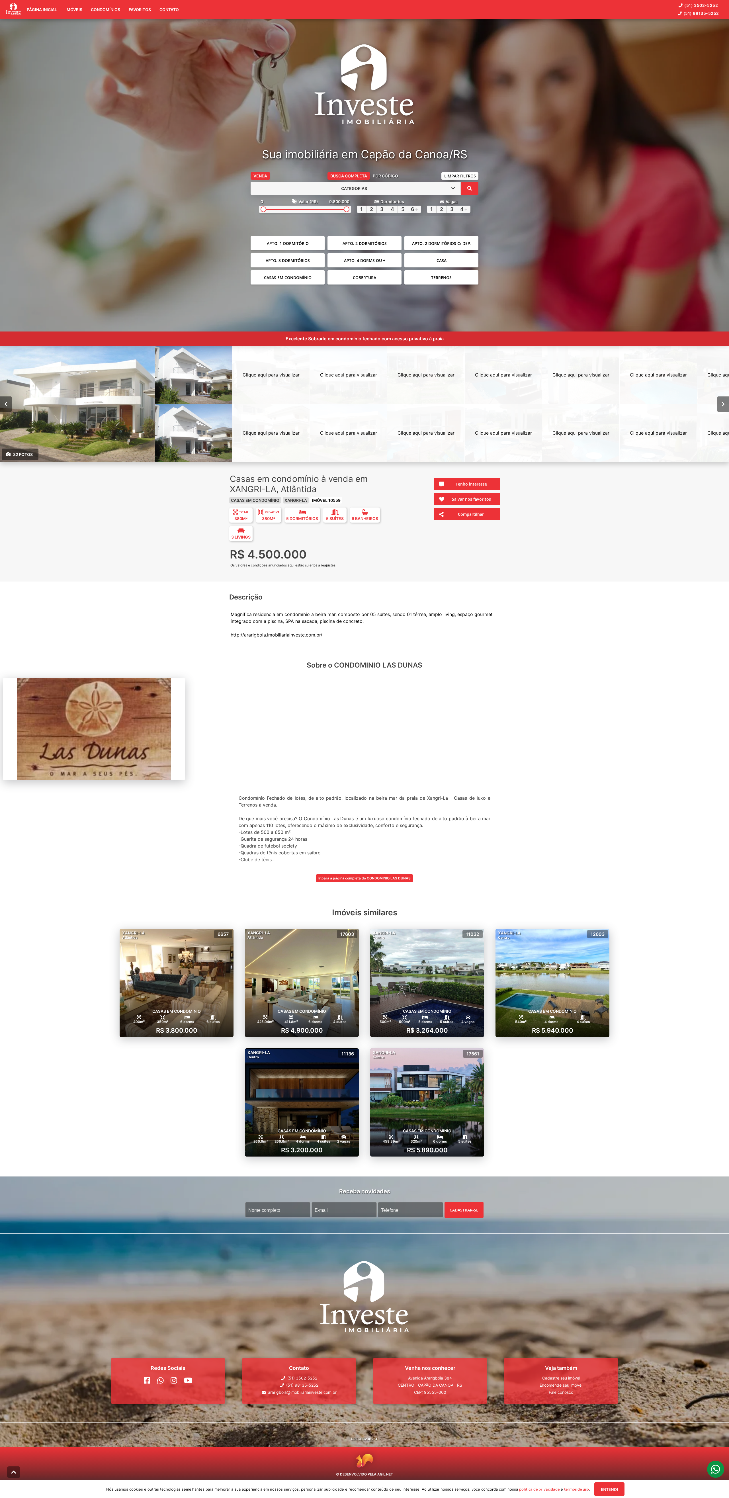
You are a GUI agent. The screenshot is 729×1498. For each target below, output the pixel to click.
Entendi (609, 1489)
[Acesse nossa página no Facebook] (147, 1380)
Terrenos (441, 277)
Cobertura (364, 277)
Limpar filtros (460, 176)
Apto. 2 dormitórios (365, 243)
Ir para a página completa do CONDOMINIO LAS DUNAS (364, 878)
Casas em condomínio (288, 277)
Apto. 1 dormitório (288, 243)
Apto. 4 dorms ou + (364, 260)
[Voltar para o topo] (13, 1472)
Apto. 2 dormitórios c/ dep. (441, 243)
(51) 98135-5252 (701, 13)
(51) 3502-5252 (701, 5)
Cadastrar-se (464, 1210)
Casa (442, 260)
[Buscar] (469, 188)
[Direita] (723, 404)
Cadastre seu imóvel (561, 1378)
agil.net (385, 1474)
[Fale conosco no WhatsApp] (160, 1380)
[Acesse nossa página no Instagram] (174, 1380)
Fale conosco (561, 1392)
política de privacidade (539, 1489)
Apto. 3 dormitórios (288, 260)
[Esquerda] (6, 404)
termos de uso (576, 1489)
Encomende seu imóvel (561, 1385)
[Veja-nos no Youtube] (188, 1380)
